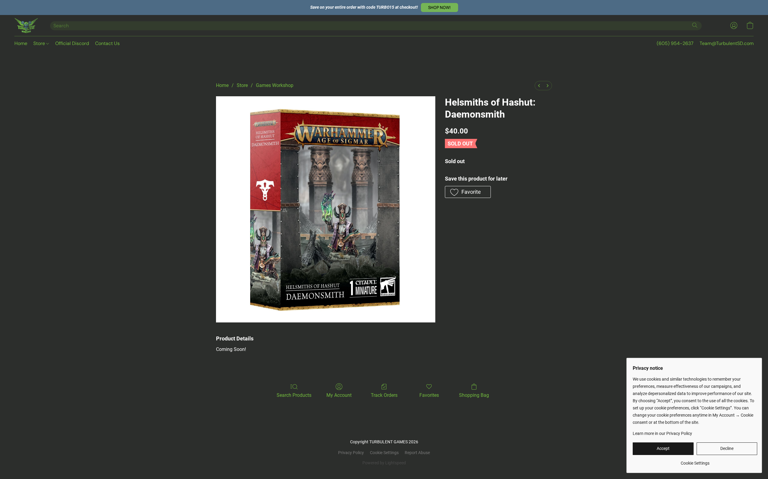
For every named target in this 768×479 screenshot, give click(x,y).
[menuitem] (539, 85)
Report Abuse (417, 452)
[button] (439, 7)
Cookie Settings (384, 452)
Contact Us (107, 43)
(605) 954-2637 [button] (675, 43)
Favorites (429, 395)
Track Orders (384, 395)
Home (20, 43)
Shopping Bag (474, 395)
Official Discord (72, 43)
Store (39, 43)
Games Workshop (274, 85)
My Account (339, 395)
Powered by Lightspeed (384, 462)
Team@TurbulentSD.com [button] (727, 43)
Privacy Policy (351, 452)
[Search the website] (694, 25)
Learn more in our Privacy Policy (662, 433)
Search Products (294, 395)
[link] (695, 461)
